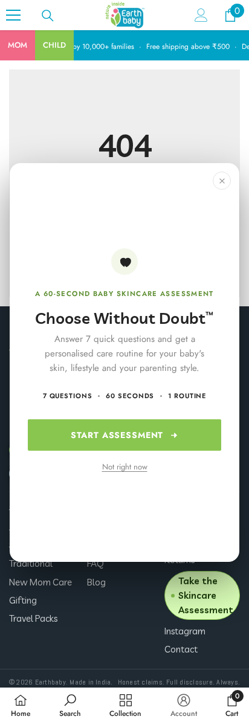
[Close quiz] (222, 181)
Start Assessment (117, 435)
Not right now (124, 466)
